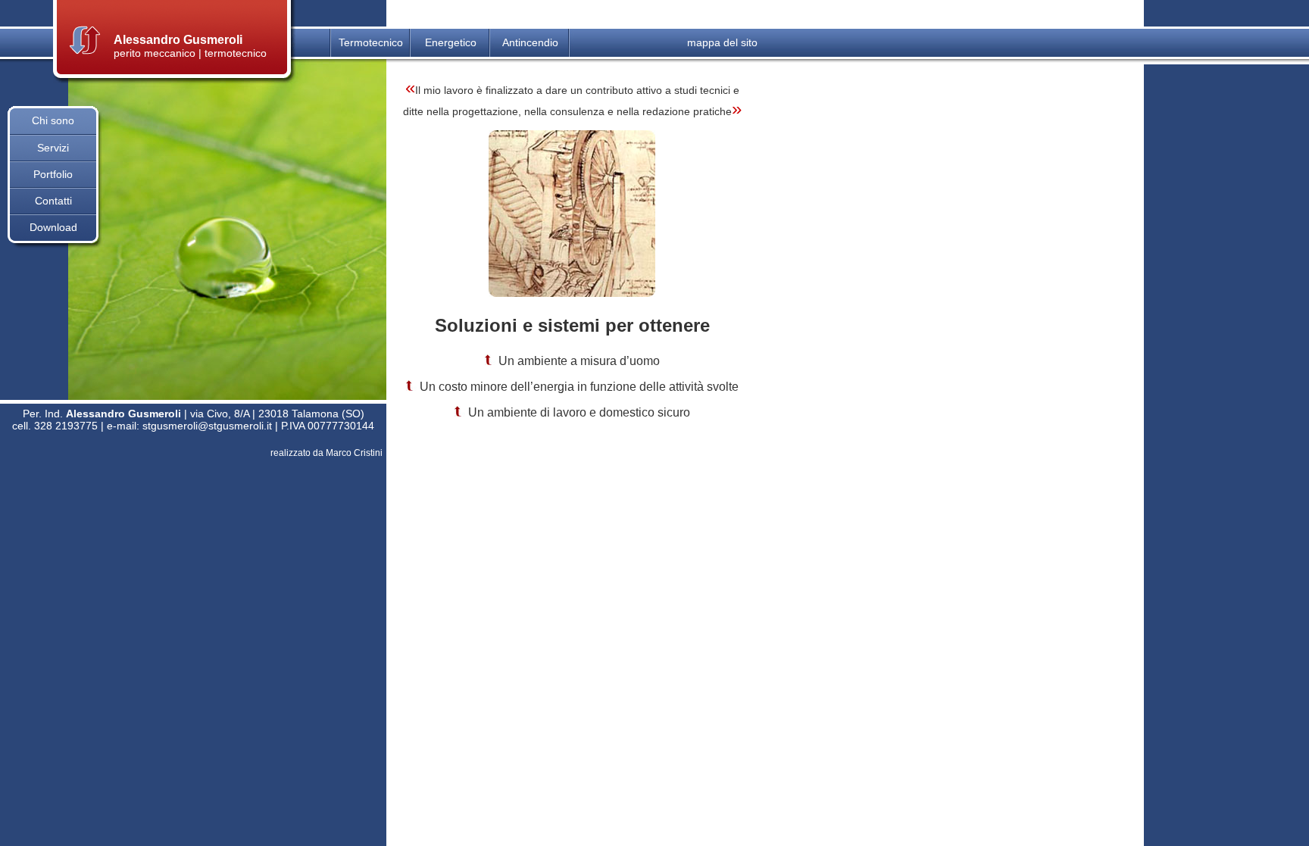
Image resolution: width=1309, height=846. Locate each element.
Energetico (450, 42)
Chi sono (53, 120)
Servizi (53, 148)
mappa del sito (722, 42)
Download (53, 227)
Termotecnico (371, 42)
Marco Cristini (354, 453)
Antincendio (530, 42)
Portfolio (53, 174)
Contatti (53, 201)
